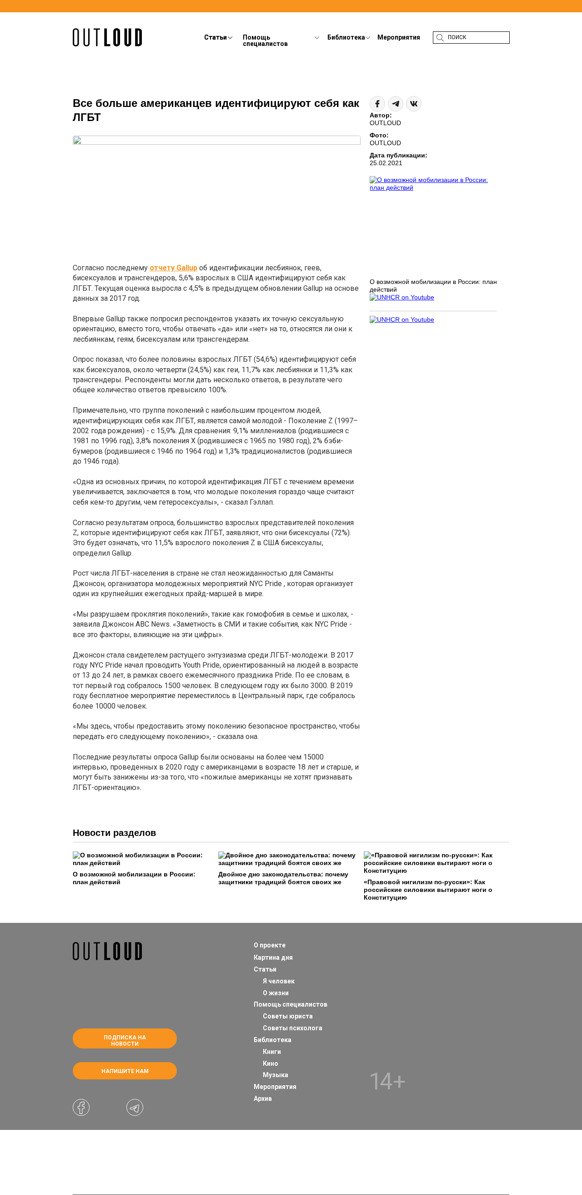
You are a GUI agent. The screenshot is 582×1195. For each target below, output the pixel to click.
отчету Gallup (173, 267)
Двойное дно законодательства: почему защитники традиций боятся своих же (283, 878)
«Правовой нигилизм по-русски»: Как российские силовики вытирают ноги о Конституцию (428, 889)
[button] (355, 44)
